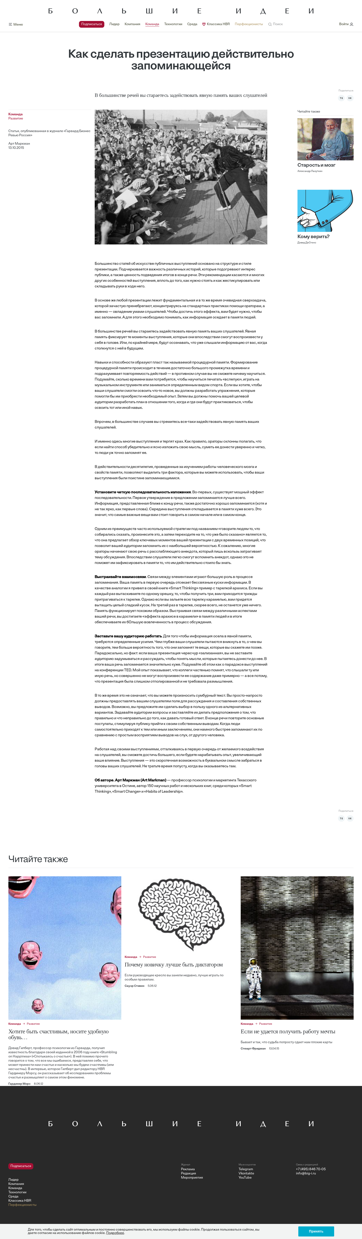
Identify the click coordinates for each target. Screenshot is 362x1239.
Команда (152, 24)
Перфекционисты (249, 24)
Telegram (246, 1169)
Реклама (188, 1169)
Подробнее (115, 1233)
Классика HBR (218, 24)
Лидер (114, 24)
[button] (275, 24)
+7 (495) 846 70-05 (311, 1169)
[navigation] (171, 24)
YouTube (245, 1177)
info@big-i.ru (306, 1173)
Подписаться (91, 24)
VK (350, 98)
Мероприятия (192, 1177)
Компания (132, 24)
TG (341, 98)
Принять (316, 1231)
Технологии (173, 24)
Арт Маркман (19, 143)
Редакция (188, 1173)
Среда (192, 24)
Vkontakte (246, 1173)
